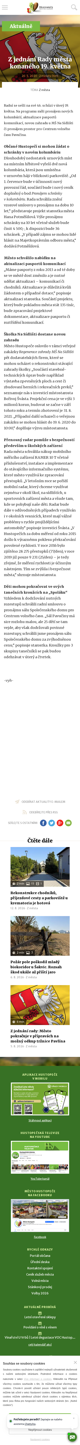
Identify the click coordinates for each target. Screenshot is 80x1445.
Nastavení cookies (40, 1439)
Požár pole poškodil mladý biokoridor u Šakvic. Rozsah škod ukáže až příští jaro (36, 967)
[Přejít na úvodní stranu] (40, 8)
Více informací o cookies (38, 1379)
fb (43, 823)
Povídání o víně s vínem (40, 1327)
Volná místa (40, 1281)
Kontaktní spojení (40, 1268)
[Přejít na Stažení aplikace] (40, 1099)
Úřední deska (40, 1262)
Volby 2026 (40, 1293)
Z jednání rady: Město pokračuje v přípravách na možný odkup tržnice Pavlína (37, 1036)
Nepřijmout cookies (40, 1429)
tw (51, 823)
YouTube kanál (40, 1179)
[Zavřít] (75, 1362)
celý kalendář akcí (40, 1344)
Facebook (40, 1237)
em (68, 823)
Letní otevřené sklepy (40, 1317)
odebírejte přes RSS (43, 812)
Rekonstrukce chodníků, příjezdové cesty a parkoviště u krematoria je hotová (39, 898)
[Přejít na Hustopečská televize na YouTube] (40, 1157)
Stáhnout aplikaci (40, 1120)
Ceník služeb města (40, 1274)
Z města (44, 90)
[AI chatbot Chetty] (72, 1437)
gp (60, 823)
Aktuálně (21, 26)
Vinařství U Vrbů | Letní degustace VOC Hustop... (40, 1337)
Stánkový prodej (40, 1287)
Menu (5, 7)
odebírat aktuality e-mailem (43, 802)
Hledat (74, 7)
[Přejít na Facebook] (40, 1215)
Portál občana (40, 1256)
